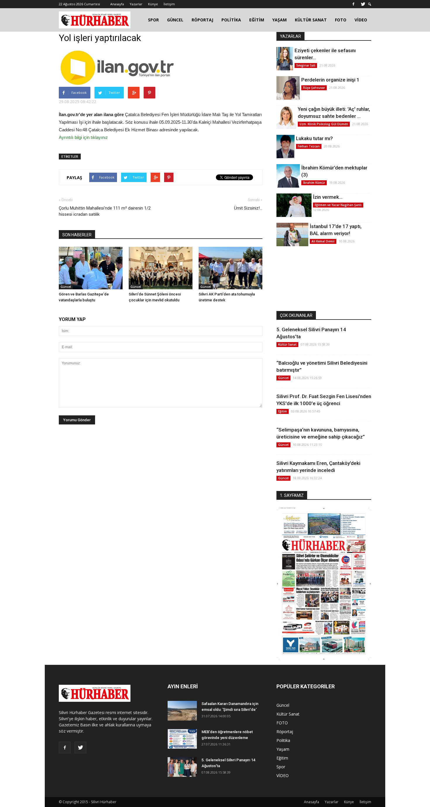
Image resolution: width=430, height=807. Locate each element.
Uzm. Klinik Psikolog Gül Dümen (324, 124)
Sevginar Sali (305, 65)
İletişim (169, 4)
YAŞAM (279, 20)
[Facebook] (353, 4)
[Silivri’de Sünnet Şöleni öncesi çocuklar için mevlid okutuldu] (160, 268)
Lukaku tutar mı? (314, 138)
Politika (283, 740)
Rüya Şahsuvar (314, 88)
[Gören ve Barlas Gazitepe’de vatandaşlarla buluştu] (91, 268)
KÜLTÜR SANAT (311, 20)
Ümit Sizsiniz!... (248, 208)
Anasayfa (117, 4)
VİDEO (361, 20)
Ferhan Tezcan (309, 146)
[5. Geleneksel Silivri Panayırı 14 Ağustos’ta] (182, 767)
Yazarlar (136, 4)
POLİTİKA (231, 20)
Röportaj (284, 731)
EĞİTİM (256, 20)
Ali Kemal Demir (323, 241)
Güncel (66, 287)
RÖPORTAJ (202, 20)
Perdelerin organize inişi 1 (330, 80)
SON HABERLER (77, 234)
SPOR (153, 20)
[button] (369, 4)
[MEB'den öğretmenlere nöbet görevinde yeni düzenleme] (182, 739)
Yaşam (282, 749)
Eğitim (282, 411)
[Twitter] (363, 4)
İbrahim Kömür (314, 183)
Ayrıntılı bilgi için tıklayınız (83, 137)
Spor (280, 766)
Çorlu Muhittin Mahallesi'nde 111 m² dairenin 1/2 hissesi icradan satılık (105, 211)
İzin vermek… (328, 197)
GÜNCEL (175, 20)
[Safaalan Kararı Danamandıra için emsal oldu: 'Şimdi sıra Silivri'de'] (182, 711)
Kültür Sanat (287, 344)
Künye (153, 4)
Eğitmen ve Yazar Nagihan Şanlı (338, 205)
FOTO (340, 20)
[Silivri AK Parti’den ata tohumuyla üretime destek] (230, 268)
